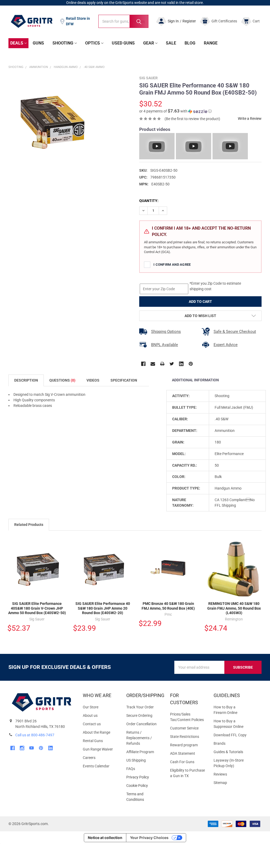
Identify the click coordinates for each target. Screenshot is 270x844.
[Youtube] (31, 748)
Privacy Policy (143, 777)
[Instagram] (22, 748)
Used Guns (123, 43)
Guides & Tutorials (228, 752)
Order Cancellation (141, 724)
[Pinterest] (191, 364)
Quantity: (148, 201)
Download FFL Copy (230, 735)
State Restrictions (184, 736)
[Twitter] (172, 364)
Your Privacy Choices (149, 837)
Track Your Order (140, 707)
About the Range (96, 732)
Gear (148, 43)
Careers (89, 758)
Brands (219, 743)
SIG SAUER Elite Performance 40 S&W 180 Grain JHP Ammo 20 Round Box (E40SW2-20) (102, 608)
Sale (171, 43)
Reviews (220, 774)
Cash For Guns (182, 762)
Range (211, 43)
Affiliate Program (140, 752)
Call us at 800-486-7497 (34, 735)
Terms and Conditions (143, 796)
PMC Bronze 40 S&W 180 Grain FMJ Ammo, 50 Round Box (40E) (168, 605)
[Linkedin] (181, 364)
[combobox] (123, 21)
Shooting (62, 43)
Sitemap (220, 783)
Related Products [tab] (28, 524)
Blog (190, 43)
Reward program (184, 745)
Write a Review (250, 118)
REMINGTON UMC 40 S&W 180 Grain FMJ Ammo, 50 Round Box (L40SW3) (234, 608)
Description (26, 380)
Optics (92, 43)
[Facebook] (143, 364)
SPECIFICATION (123, 380)
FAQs (130, 769)
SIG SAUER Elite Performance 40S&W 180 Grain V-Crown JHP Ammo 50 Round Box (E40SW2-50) (37, 608)
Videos (92, 380)
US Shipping (136, 760)
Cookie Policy (143, 785)
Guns (38, 43)
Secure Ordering (139, 715)
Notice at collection (105, 837)
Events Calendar (96, 766)
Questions (62, 380)
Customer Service (184, 728)
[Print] (162, 364)
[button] (175, 111)
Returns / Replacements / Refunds (139, 738)
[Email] (153, 364)
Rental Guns (93, 741)
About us (90, 715)
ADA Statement (182, 753)
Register (189, 21)
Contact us (92, 724)
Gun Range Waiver (98, 749)
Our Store (90, 707)
